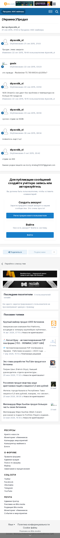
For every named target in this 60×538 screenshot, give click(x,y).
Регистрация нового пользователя (30, 215)
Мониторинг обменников (16, 437)
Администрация (11, 459)
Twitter (7, 479)
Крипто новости (11, 434)
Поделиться (16, 252)
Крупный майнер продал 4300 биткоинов (23, 322)
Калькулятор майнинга (15, 443)
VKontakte (8, 485)
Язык (11, 524)
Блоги (7, 446)
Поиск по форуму (12, 462)
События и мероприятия (15, 513)
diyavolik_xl (14, 27)
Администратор (11, 501)
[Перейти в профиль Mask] (52, 362)
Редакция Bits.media (13, 507)
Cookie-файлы (30, 527)
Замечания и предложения (17, 469)
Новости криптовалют (32, 332)
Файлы (7, 466)
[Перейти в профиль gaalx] (5, 65)
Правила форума (12, 456)
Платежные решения (31, 354)
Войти (30, 235)
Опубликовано (25, 43)
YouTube (8, 491)
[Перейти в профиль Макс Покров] (52, 341)
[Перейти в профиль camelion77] (53, 384)
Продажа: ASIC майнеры (32, 30)
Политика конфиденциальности (34, 524)
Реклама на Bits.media (14, 504)
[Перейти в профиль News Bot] (53, 323)
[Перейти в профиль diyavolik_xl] (5, 42)
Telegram (8, 488)
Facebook (8, 482)
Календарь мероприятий (16, 440)
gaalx (13, 63)
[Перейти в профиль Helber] (53, 405)
